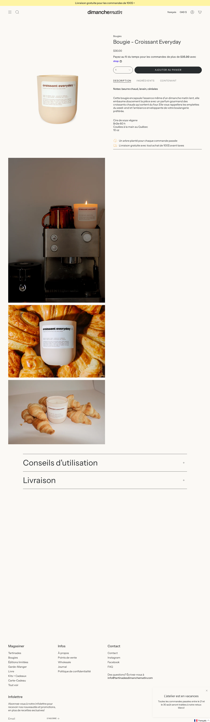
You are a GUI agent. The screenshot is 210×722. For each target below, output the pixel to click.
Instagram (114, 657)
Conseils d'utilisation (60, 462)
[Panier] (200, 12)
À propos (63, 653)
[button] (202, 720)
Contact (113, 653)
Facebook (114, 662)
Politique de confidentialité (74, 671)
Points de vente (67, 657)
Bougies (117, 36)
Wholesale (64, 662)
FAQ (110, 666)
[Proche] (206, 690)
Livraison (39, 480)
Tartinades (14, 653)
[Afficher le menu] (10, 12)
